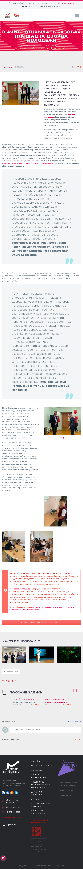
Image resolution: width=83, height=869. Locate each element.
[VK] (26, 6)
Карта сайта (11, 825)
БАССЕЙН (35, 761)
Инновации (7, 67)
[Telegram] (23, 6)
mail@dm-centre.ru (67, 3)
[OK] (29, 6)
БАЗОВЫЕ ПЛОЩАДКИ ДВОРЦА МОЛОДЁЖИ (40, 622)
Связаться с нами (12, 817)
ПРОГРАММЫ (37, 770)
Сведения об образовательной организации (40, 784)
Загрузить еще (12, 671)
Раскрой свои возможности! (25, 699)
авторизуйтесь (75, 721)
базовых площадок (22, 589)
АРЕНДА (35, 799)
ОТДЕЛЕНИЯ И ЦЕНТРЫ (42, 766)
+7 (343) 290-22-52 (47, 3)
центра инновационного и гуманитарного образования (27, 163)
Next (78, 421)
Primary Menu (77, 15)
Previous (46, 421)
